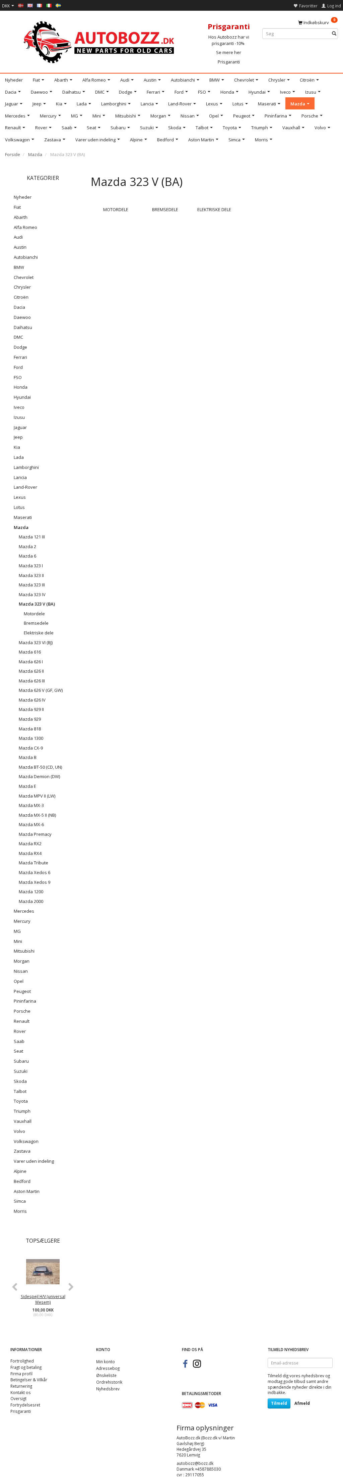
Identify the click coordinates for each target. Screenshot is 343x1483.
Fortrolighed (22, 1361)
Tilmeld (279, 1403)
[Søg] (334, 34)
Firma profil (21, 1373)
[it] (49, 5)
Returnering (21, 1386)
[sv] (58, 5)
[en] (30, 5)
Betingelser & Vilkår (28, 1379)
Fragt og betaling (26, 1367)
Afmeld (302, 1403)
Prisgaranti (229, 62)
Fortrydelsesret (25, 1404)
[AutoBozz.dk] (100, 40)
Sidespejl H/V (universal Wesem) (43, 1299)
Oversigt (18, 1398)
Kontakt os (20, 1392)
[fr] (39, 5)
